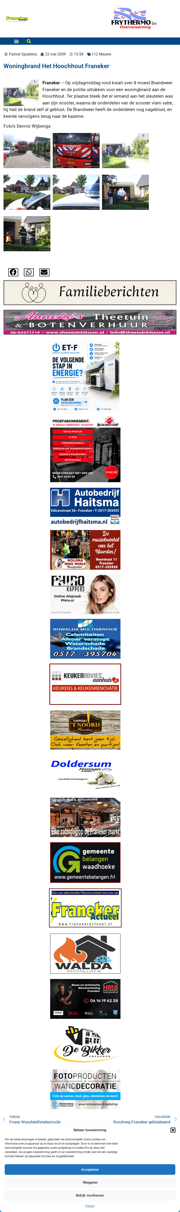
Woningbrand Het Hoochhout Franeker (56, 66)
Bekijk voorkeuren (90, 1195)
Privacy (90, 1206)
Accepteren (90, 1170)
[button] (173, 1130)
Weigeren (90, 1182)
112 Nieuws (101, 54)
